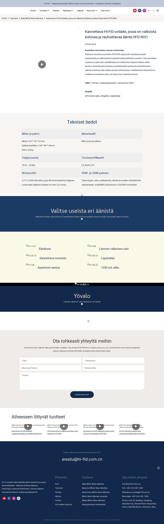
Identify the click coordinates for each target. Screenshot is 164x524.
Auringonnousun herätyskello (94, 504)
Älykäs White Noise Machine (93, 500)
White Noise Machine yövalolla (94, 496)
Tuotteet (14, 18)
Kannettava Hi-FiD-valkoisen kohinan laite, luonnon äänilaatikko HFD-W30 (99, 432)
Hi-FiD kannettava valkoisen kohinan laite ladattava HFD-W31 (62, 432)
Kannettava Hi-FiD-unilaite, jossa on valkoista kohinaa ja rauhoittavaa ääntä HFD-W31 (81, 18)
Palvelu (58, 492)
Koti (57, 484)
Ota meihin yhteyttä (63, 504)
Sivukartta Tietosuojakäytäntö (108, 520)
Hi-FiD (4, 18)
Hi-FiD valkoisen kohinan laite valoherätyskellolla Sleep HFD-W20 (132, 432)
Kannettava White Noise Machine (96, 492)
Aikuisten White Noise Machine (95, 488)
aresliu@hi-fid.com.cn (141, 492)
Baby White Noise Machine (32, 18)
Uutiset (58, 500)
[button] (110, 11)
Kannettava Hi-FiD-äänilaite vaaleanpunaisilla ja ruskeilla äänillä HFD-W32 (27, 432)
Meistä (58, 496)
